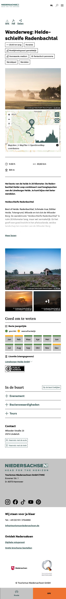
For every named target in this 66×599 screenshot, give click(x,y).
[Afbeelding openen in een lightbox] (26, 467)
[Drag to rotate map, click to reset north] (9, 124)
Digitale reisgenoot (15, 542)
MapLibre (12, 145)
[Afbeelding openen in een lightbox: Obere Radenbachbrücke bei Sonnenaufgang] (33, 88)
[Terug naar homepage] (10, 5)
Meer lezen (10, 235)
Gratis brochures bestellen (18, 548)
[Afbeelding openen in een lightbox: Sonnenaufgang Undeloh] (18, 301)
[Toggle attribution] (57, 145)
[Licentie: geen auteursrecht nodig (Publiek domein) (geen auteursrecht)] (14, 371)
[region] (33, 131)
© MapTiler (23, 145)
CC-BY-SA (57, 108)
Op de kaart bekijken (51, 387)
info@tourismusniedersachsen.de (22, 525)
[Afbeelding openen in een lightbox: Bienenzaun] (33, 269)
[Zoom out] (9, 119)
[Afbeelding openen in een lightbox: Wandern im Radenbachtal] (47, 301)
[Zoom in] (9, 114)
